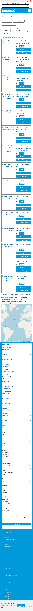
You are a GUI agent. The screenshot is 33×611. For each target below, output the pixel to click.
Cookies (7, 579)
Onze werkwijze (8, 573)
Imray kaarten (6, 369)
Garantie (7, 542)
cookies (3, 605)
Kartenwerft (6, 400)
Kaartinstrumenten (7, 366)
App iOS (16, 443)
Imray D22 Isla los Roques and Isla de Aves (22, 129)
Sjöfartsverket (6, 403)
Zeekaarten (6, 393)
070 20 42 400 (10, 3)
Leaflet (8, 341)
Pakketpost (16, 468)
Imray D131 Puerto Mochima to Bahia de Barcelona (22, 59)
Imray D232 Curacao (22, 181)
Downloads (5, 415)
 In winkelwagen (23, 52)
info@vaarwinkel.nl (21, 3)
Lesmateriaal (5, 354)
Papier (16, 441)
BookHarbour (16, 501)
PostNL (16, 474)
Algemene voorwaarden (12, 575)
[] (7, 582)
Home (3, 16)
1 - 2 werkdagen (16, 452)
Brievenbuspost (16, 465)
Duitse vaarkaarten (7, 376)
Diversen (4, 420)
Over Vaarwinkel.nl (9, 572)
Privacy (6, 577)
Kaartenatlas (16, 488)
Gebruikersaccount (9, 546)
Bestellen (7, 537)
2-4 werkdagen (16, 454)
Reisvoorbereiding (6, 410)
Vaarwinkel (29, 341)
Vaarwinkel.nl (16, 499)
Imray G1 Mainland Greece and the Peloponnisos (21, 278)
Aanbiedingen (5, 349)
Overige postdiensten (16, 472)
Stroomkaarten (6, 388)
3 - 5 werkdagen (16, 456)
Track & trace (8, 549)
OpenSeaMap (22, 341)
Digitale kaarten (7, 383)
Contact (6, 535)
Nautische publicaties (8, 386)
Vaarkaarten (10, 16)
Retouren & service (9, 541)
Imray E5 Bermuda (21, 261)
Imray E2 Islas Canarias (23, 212)
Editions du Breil (7, 398)
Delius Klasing (6, 405)
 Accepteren (21, 606)
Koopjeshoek (5, 422)
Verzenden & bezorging (10, 539)
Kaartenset (16, 490)
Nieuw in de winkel (6, 347)
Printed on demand (7, 396)
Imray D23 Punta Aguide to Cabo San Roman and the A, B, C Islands (23, 148)
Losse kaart (16, 492)
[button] (3, 306)
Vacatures (7, 580)
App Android (16, 445)
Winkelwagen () (26, 0)
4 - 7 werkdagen (16, 459)
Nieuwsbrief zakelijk (9, 561)
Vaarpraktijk (5, 413)
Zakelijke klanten (9, 560)
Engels (16, 481)
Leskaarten (6, 364)
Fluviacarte (6, 378)
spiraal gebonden (16, 510)
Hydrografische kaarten (8, 361)
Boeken (4, 352)
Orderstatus (7, 548)
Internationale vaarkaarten (9, 371)
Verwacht (4, 425)
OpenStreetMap (15, 341)
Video (3, 418)
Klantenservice (6, 427)
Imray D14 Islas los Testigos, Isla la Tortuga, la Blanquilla (23, 78)
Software (4, 408)
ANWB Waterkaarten (8, 359)
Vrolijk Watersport (16, 503)
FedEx (16, 470)
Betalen (6, 544)
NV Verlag (5, 374)
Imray (16, 434)
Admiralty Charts (7, 391)
